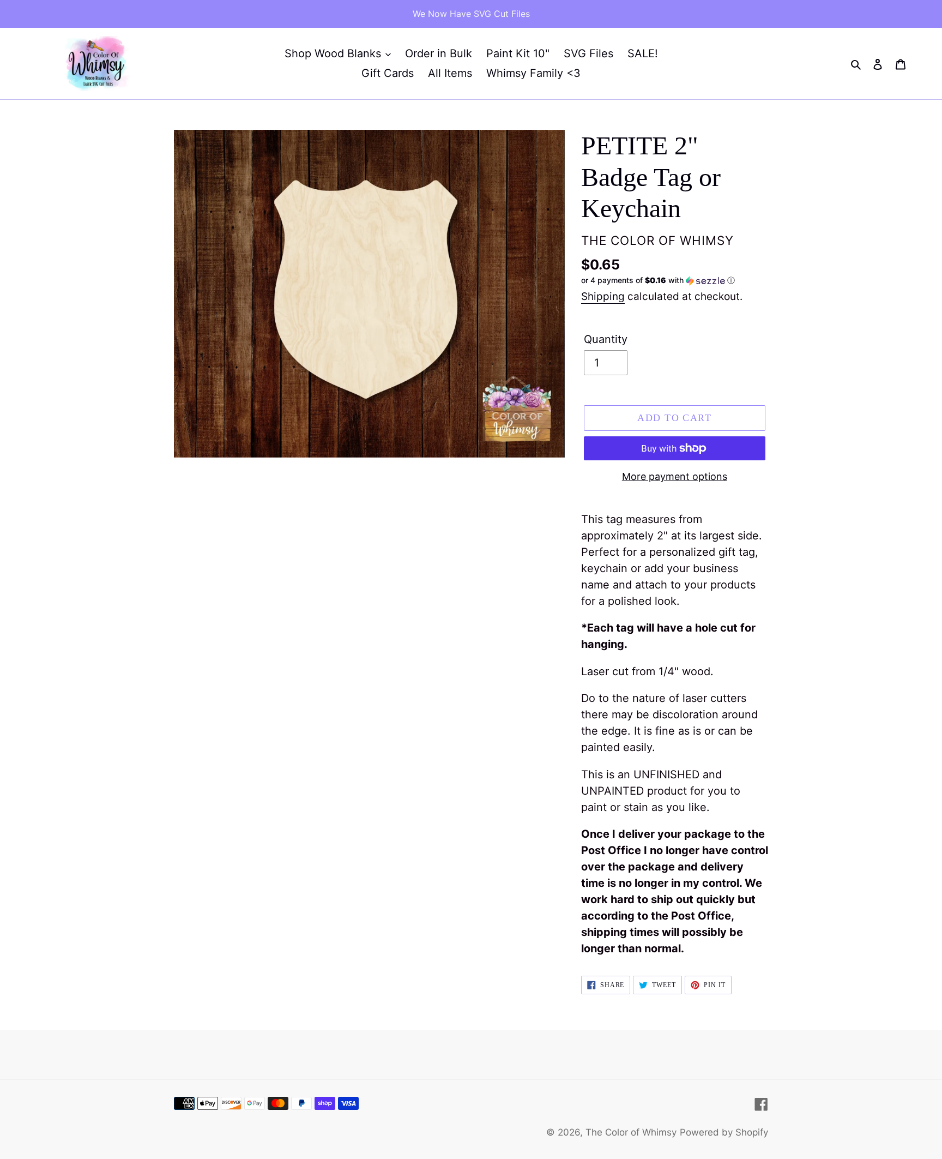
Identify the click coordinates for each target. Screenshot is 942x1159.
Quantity (605, 339)
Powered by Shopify (724, 1132)
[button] (658, 280)
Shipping (603, 296)
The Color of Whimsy (631, 1132)
